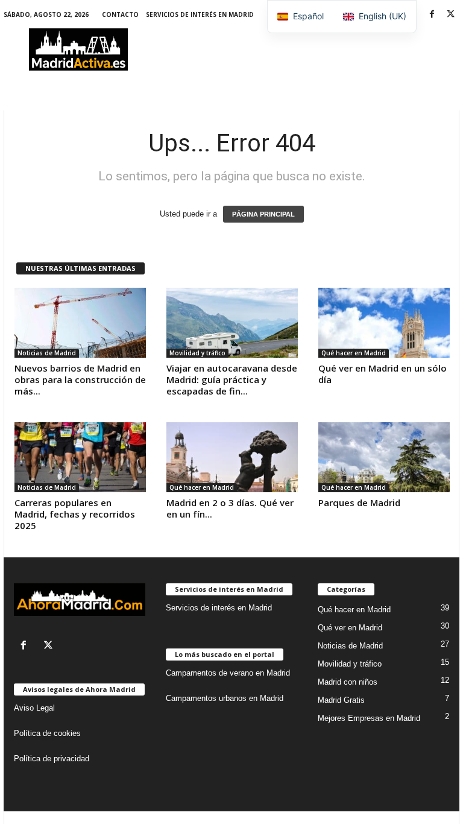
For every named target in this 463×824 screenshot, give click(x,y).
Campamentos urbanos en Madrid (224, 698)
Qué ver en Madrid (350, 627)
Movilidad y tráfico (197, 353)
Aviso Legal (34, 707)
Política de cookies (47, 733)
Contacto (120, 14)
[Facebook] (431, 15)
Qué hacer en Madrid (353, 353)
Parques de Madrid (359, 502)
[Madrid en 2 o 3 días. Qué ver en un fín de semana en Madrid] (232, 457)
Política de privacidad (51, 758)
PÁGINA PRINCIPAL (263, 214)
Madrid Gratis (341, 700)
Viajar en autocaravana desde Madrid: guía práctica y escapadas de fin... (231, 379)
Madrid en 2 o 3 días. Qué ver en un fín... (230, 508)
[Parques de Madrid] (384, 457)
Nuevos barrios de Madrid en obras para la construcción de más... (80, 379)
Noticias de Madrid (46, 353)
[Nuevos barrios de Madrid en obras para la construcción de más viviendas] (80, 323)
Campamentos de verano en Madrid (228, 672)
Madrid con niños (347, 681)
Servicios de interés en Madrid (200, 14)
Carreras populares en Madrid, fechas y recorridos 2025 (74, 513)
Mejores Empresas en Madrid (369, 718)
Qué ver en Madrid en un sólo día (382, 373)
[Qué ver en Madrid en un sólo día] (384, 323)
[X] (450, 15)
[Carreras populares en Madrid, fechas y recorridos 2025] (80, 457)
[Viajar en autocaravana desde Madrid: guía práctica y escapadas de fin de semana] (232, 323)
